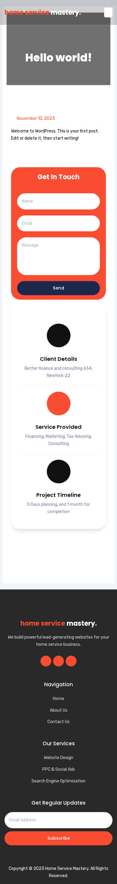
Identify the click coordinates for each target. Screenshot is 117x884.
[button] (108, 12)
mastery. (42, 12)
